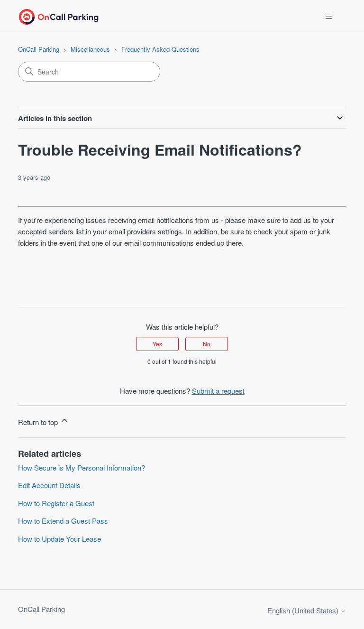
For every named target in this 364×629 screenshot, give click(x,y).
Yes (157, 344)
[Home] (58, 17)
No (206, 344)
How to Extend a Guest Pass (63, 521)
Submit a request (218, 391)
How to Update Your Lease (59, 539)
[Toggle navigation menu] (329, 17)
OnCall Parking (38, 49)
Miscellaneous (90, 49)
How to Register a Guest (56, 503)
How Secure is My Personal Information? (81, 467)
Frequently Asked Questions (160, 49)
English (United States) (303, 610)
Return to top (39, 422)
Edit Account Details (49, 485)
